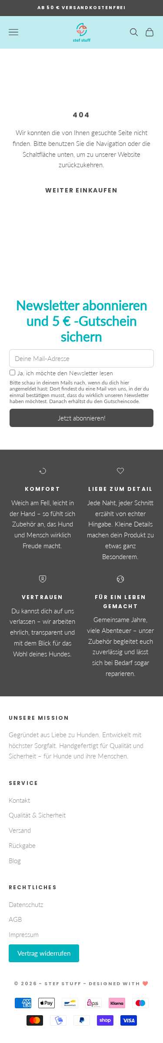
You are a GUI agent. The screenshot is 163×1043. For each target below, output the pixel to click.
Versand (20, 830)
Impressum (24, 934)
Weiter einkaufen (81, 190)
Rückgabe (22, 845)
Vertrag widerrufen (43, 953)
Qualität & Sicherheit (37, 815)
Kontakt (19, 800)
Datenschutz (26, 904)
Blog (15, 860)
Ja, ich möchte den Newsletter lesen (65, 373)
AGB (15, 919)
